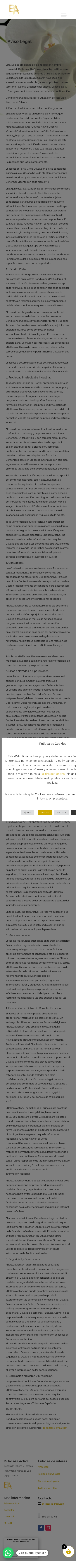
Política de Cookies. (53, 774)
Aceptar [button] (45, 812)
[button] (8, 1552)
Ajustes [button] (27, 812)
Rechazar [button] (61, 812)
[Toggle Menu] (64, 15)
